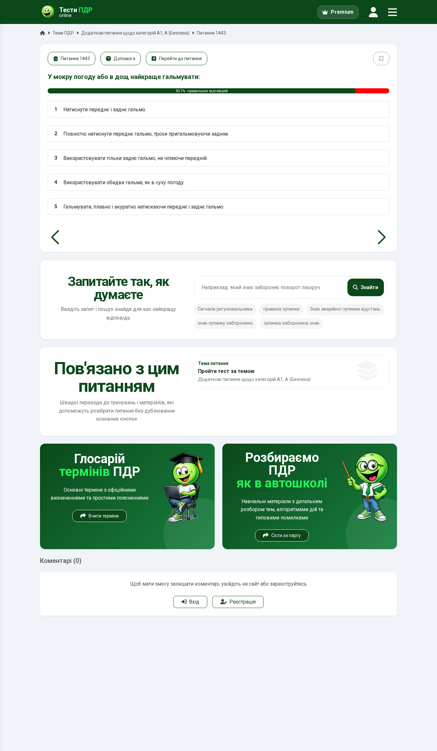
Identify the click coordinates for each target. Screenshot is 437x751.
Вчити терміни (104, 515)
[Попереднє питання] (55, 237)
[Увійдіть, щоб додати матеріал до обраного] (381, 58)
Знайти (369, 287)
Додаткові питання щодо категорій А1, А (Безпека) (135, 33)
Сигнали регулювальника (225, 309)
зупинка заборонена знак (291, 323)
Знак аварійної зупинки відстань (345, 309)
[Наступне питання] (381, 237)
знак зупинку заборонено (225, 323)
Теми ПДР (63, 33)
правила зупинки (281, 309)
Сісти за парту (286, 535)
